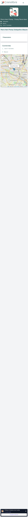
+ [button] (2, 56)
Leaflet (8, 86)
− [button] (2, 58)
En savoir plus (8, 512)
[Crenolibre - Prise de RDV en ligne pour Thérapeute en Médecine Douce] (9, 2)
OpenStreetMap (16, 86)
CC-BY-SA (25, 86)
